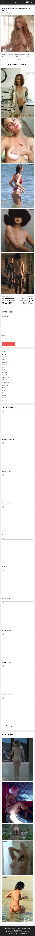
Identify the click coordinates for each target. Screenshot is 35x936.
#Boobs (4, 362)
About (16, 933)
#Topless (5, 385)
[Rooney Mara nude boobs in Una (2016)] (17, 858)
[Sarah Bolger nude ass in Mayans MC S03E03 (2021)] (17, 759)
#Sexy (4, 359)
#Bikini (4, 352)
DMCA (21, 933)
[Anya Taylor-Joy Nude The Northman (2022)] (17, 832)
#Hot (3, 370)
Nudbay (17, 2)
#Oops (4, 354)
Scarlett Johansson (8, 503)
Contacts (11, 933)
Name (4, 335)
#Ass (3, 367)
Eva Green (5, 535)
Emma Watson (6, 630)
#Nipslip (4, 375)
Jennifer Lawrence (8, 694)
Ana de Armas (6, 662)
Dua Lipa (5, 566)
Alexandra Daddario (8, 439)
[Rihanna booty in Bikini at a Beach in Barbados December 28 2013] (17, 899)
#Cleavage (5, 382)
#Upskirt (5, 357)
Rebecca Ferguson (7, 13)
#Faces (4, 390)
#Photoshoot (6, 377)
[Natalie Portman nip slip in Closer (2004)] (17, 802)
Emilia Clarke (6, 598)
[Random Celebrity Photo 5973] (17, 140)
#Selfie (4, 393)
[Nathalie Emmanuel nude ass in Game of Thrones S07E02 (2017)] (17, 273)
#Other (4, 400)
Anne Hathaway (7, 726)
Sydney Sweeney (7, 471)
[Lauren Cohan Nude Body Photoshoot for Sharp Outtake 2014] (17, 92)
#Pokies (4, 388)
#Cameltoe (5, 364)
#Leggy (4, 372)
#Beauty (4, 395)
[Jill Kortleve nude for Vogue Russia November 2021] (17, 230)
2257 (25, 933)
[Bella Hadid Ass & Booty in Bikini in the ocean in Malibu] (17, 186)
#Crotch (4, 398)
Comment (5, 316)
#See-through (6, 380)
